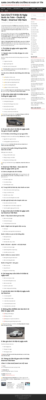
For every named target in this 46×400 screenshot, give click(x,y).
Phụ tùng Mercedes (35, 50)
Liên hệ (6, 10)
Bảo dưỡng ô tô (17, 8)
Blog (2, 10)
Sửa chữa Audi (34, 33)
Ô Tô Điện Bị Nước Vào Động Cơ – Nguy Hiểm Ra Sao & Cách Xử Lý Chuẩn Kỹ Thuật (37, 75)
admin (12, 22)
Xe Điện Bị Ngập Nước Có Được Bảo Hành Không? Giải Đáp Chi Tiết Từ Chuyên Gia (38, 94)
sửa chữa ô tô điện (18, 22)
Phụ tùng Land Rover (35, 48)
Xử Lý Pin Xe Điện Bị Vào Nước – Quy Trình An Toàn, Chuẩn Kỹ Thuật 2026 (37, 85)
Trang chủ (3, 8)
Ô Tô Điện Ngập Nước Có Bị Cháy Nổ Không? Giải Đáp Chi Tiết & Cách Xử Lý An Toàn (37, 71)
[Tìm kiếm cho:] (38, 15)
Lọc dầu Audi (33, 42)
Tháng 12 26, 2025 (6, 22)
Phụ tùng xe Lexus (34, 46)
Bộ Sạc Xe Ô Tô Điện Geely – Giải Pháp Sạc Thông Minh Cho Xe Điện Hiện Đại (37, 61)
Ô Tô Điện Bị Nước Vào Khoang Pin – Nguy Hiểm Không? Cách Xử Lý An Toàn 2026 (37, 66)
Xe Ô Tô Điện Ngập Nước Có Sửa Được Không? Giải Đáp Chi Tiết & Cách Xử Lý (37, 89)
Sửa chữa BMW (34, 23)
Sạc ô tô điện (39, 8)
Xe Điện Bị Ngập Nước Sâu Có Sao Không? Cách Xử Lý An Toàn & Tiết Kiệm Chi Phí (38, 80)
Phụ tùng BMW (34, 44)
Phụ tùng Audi (33, 39)
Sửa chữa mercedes (35, 31)
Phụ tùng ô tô (26, 8)
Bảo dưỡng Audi (34, 35)
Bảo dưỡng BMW (34, 25)
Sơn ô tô (33, 8)
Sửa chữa (9, 8)
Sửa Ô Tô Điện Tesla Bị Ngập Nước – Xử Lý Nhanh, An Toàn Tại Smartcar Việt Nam (37, 104)
